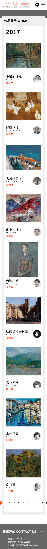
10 (42, 503)
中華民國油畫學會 (17, 5)
